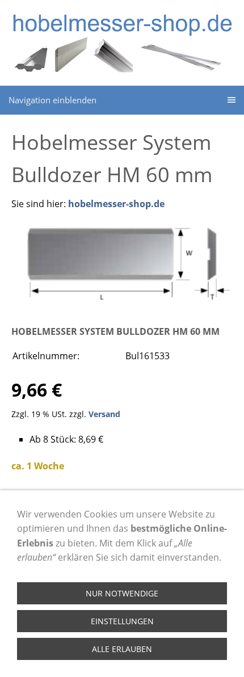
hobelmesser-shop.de (116, 203)
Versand (104, 414)
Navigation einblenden (52, 100)
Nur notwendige (122, 593)
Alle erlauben (122, 649)
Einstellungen (122, 621)
